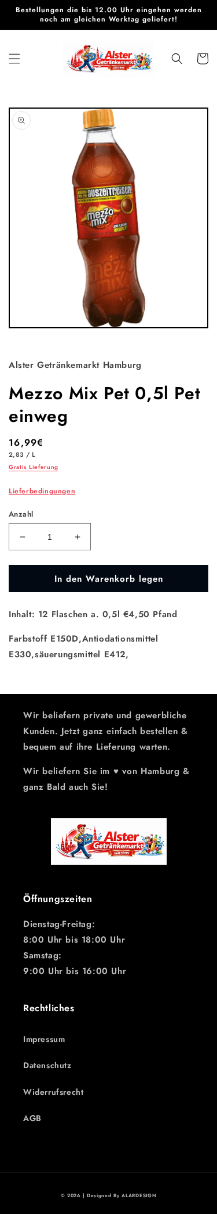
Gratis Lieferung (33, 467)
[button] (14, 58)
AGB (32, 1118)
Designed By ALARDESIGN (121, 1195)
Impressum (44, 1039)
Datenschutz (47, 1065)
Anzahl (21, 514)
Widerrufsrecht (53, 1092)
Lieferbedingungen (42, 491)
